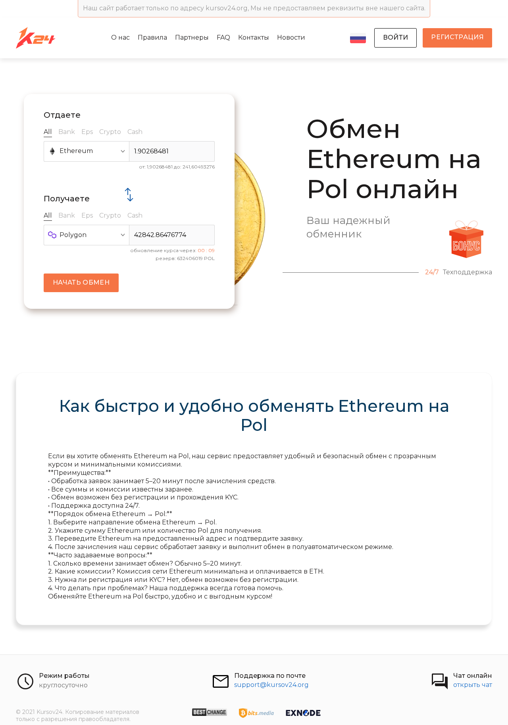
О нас (120, 37)
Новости (291, 37)
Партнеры (192, 37)
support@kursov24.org (271, 685)
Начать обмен (81, 282)
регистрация (457, 37)
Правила (152, 37)
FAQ (223, 37)
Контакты (253, 37)
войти (395, 37)
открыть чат (472, 685)
